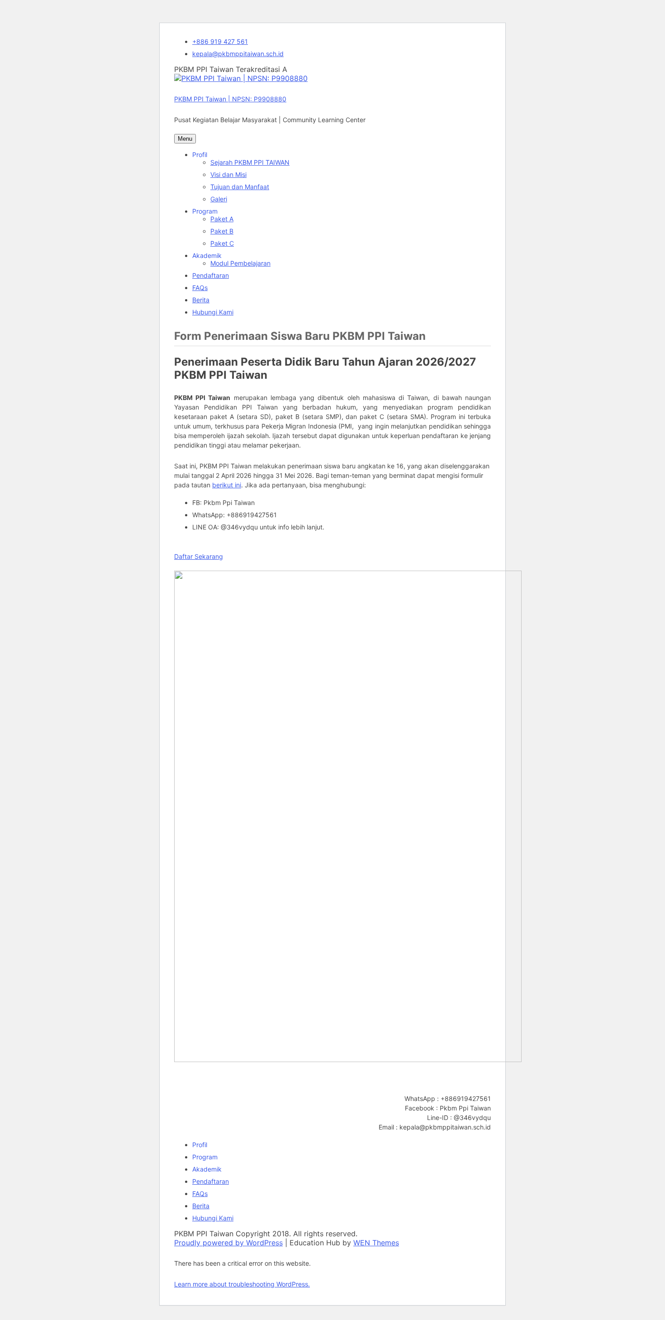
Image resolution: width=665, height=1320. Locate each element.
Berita (200, 300)
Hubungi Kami (212, 312)
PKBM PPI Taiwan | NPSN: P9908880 (230, 99)
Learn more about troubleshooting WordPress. (242, 1284)
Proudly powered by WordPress (228, 1242)
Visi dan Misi (228, 174)
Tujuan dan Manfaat (239, 187)
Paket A (221, 219)
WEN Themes (376, 1242)
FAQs (200, 287)
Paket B (221, 231)
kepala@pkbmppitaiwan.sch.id (238, 53)
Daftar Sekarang (198, 556)
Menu (185, 138)
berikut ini (226, 485)
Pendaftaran (210, 275)
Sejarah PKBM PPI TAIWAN (250, 162)
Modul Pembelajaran (240, 263)
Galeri (218, 199)
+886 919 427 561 (220, 41)
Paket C (222, 243)
